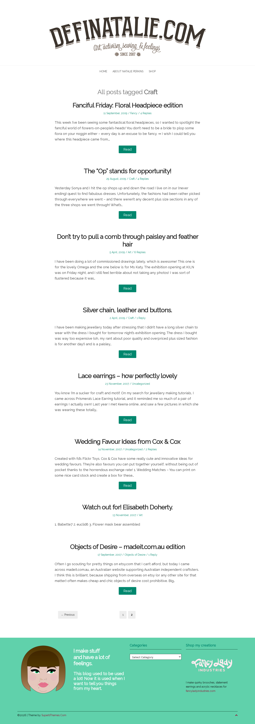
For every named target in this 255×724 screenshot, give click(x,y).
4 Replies (146, 113)
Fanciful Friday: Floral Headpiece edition (128, 105)
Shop (152, 71)
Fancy (133, 113)
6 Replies (140, 252)
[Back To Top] (236, 715)
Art (129, 252)
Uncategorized (141, 383)
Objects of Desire (135, 554)
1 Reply (141, 318)
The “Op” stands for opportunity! (127, 171)
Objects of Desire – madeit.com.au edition (127, 546)
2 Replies (151, 449)
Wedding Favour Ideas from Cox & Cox (127, 441)
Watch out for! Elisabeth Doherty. (127, 507)
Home (103, 71)
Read (127, 149)
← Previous (68, 614)
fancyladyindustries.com (200, 690)
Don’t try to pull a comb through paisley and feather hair (127, 240)
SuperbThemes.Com (53, 715)
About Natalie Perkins (128, 71)
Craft (132, 178)
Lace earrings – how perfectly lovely (127, 375)
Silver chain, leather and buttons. (127, 310)
